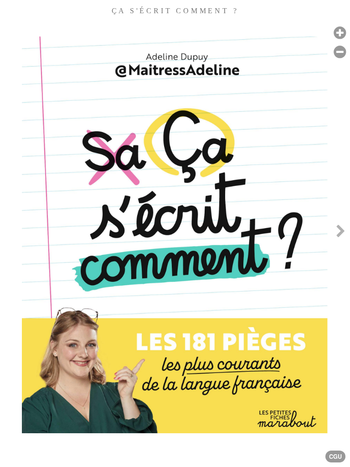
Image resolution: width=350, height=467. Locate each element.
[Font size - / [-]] (339, 52)
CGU (335, 456)
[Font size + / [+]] (339, 33)
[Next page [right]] (340, 233)
